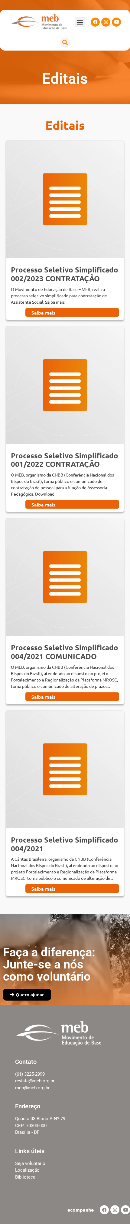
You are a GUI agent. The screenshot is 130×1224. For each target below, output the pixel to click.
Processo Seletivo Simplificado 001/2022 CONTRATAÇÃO (64, 460)
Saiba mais (43, 312)
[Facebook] (95, 22)
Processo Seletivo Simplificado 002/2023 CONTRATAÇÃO (64, 274)
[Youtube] (116, 22)
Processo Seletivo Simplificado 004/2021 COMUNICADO (64, 652)
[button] (80, 22)
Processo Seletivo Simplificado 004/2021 (64, 844)
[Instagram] (105, 22)
